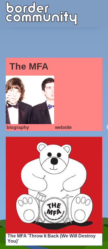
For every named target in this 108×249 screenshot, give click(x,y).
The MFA (29, 66)
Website (63, 127)
